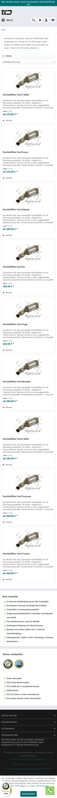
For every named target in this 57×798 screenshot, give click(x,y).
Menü (9, 20)
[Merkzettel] (39, 20)
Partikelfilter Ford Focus (15, 152)
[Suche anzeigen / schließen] (33, 20)
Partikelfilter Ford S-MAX (16, 439)
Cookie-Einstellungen (19, 764)
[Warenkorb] (52, 20)
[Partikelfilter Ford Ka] (28, 253)
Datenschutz (19, 773)
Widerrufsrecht (43, 769)
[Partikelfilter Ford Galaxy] (28, 195)
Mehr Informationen (39, 786)
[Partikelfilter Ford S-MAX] (28, 425)
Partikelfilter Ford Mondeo (17, 381)
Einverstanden (28, 794)
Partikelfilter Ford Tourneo (17, 496)
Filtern (8, 56)
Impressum (38, 773)
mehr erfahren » (31, 48)
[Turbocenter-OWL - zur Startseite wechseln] (6, 12)
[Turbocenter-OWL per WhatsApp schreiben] (50, 794)
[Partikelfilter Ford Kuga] (28, 310)
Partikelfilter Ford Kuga (15, 324)
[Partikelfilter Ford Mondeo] (28, 368)
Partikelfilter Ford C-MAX (16, 94)
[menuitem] (7, 20)
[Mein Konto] (46, 20)
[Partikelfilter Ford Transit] (28, 540)
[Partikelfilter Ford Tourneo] (28, 482)
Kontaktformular (37, 764)
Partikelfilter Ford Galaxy (16, 209)
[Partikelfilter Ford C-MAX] (28, 81)
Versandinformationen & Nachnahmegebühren (28, 759)
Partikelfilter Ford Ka (14, 266)
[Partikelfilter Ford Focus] (28, 138)
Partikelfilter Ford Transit (16, 553)
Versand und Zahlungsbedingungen (20, 769)
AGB (29, 773)
